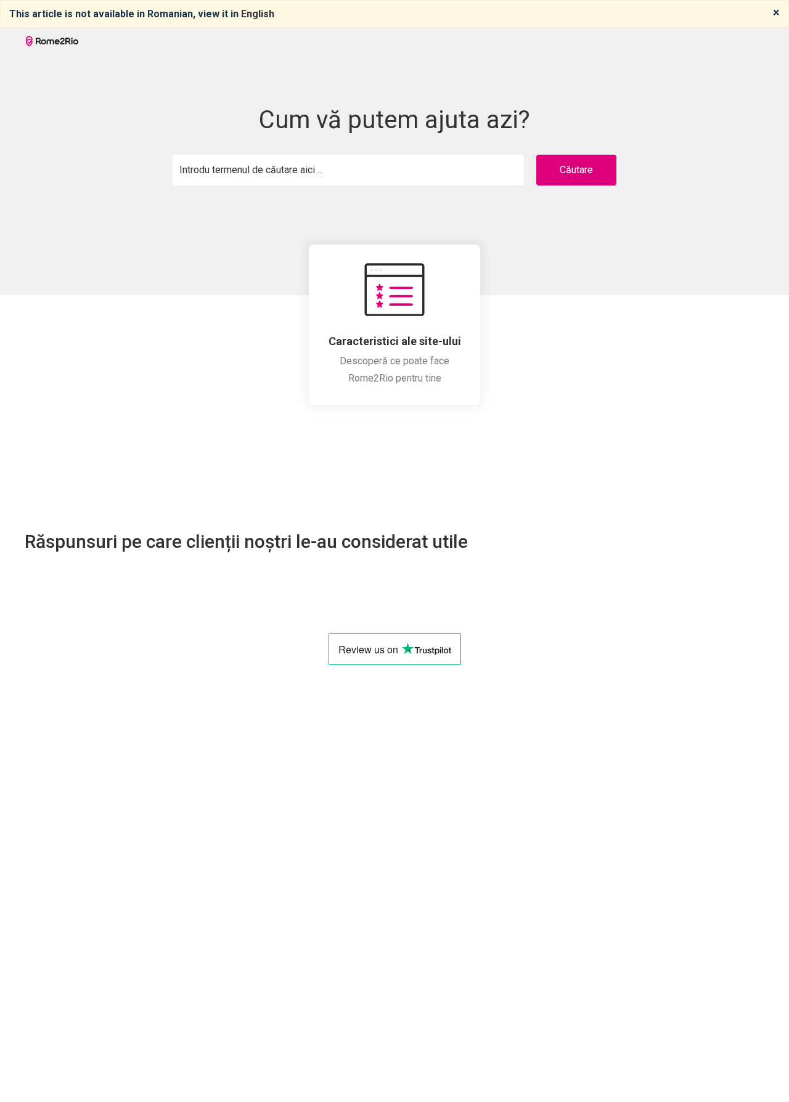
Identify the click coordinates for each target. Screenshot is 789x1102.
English (257, 14)
